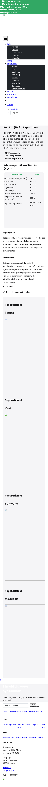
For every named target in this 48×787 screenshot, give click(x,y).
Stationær (32, 737)
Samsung (16, 75)
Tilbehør (15, 55)
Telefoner (16, 47)
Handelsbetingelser (31, 724)
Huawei (15, 77)
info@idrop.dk (9, 770)
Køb (9, 44)
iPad (13, 69)
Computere (17, 52)
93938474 (7, 767)
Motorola (16, 83)
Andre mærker (18, 89)
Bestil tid (14, 109)
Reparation (12, 63)
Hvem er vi (11, 94)
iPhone (15, 66)
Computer (16, 86)
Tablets (15, 49)
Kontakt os (12, 97)
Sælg (9, 61)
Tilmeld (33, 704)
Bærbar (23, 737)
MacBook (16, 72)
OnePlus (15, 80)
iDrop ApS (24, 782)
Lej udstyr (16, 58)
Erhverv (10, 91)
